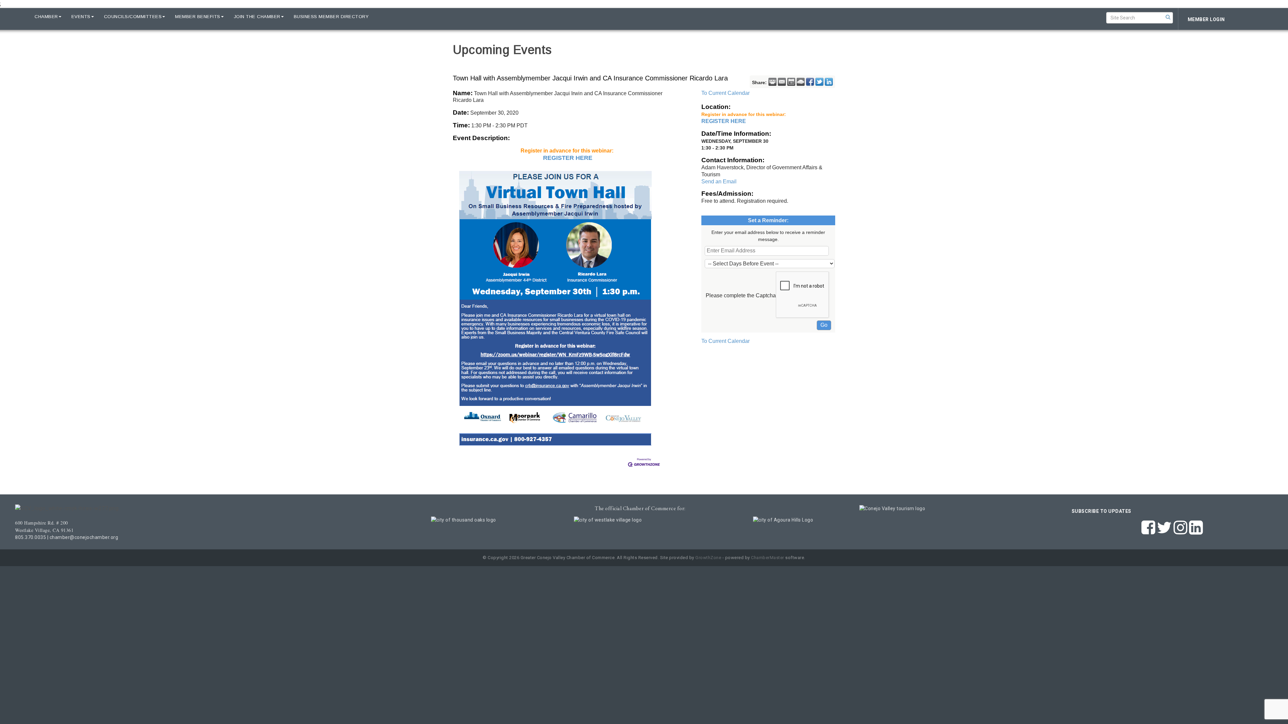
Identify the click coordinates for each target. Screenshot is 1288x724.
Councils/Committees (133, 16)
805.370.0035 (30, 537)
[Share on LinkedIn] (829, 82)
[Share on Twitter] (819, 82)
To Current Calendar (725, 93)
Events (81, 16)
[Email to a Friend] (782, 82)
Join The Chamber (257, 16)
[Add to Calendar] (791, 82)
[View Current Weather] (801, 82)
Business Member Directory (331, 16)
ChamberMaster (767, 557)
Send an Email (719, 181)
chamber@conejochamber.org (84, 537)
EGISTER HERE (569, 158)
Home (17, 16)
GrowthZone (708, 557)
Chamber (46, 16)
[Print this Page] (772, 82)
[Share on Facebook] (810, 82)
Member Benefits (197, 16)
